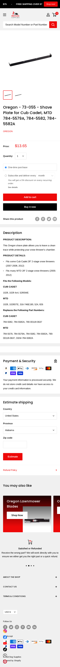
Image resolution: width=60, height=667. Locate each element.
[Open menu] (4, 15)
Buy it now (30, 207)
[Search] (53, 24)
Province (8, 423)
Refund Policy (10, 470)
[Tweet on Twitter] (49, 219)
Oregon (8, 131)
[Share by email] (55, 219)
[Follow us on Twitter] (11, 627)
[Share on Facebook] (37, 219)
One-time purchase (17, 167)
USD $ (8, 612)
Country (7, 409)
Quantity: (8, 156)
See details (13, 187)
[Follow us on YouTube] (28, 627)
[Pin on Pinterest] (43, 219)
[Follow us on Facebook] (5, 627)
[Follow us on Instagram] (17, 627)
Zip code (7, 437)
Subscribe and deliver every (22, 175)
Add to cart (30, 197)
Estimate (13, 456)
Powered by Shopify (12, 660)
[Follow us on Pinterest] (23, 627)
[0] (54, 15)
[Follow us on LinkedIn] (34, 627)
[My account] (48, 14)
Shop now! (50, 4)
